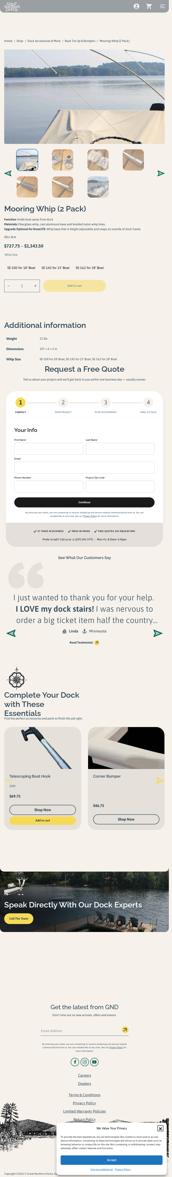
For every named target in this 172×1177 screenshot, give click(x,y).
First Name (20, 439)
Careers (84, 1075)
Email (17, 458)
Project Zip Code (95, 477)
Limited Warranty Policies (84, 1111)
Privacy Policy (123, 1169)
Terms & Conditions (84, 1095)
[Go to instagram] (85, 1062)
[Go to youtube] (94, 1062)
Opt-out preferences (102, 1169)
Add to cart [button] (42, 820)
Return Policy (84, 1119)
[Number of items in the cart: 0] (149, 6)
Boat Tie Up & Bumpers (80, 41)
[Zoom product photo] (84, 97)
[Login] (136, 6)
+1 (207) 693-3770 (82, 539)
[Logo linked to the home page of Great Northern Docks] (12, 7)
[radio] (21, 267)
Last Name (91, 439)
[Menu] (162, 6)
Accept (111, 1160)
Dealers (84, 1083)
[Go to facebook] (75, 1062)
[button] (160, 1128)
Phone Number (22, 477)
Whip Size (11, 254)
